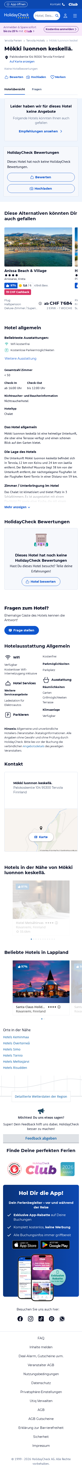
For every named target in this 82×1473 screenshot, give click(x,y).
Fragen (37, 89)
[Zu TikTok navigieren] (41, 1318)
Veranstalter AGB (41, 1365)
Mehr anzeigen (15, 507)
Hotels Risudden (15, 1068)
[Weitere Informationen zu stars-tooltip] (56, 923)
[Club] (28, 31)
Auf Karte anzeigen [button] (22, 61)
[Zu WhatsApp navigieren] (62, 1318)
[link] (65, 15)
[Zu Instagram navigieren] (30, 1318)
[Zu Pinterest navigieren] (51, 1318)
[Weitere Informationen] (40, 303)
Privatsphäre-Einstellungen (41, 1392)
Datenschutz (41, 1383)
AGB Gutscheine (41, 1419)
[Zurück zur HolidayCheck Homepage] (16, 15)
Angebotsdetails (33, 746)
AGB (41, 1410)
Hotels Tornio (13, 1055)
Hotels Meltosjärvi (16, 1061)
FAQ (41, 1338)
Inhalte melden (41, 1347)
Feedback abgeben (41, 1138)
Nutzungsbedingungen (41, 1374)
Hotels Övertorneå (16, 1043)
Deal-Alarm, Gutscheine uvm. (41, 1356)
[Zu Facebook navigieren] (20, 1318)
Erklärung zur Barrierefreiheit (41, 1428)
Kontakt (55, 4)
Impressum (41, 1446)
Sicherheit (41, 1437)
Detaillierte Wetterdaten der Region (41, 1096)
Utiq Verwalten (41, 1401)
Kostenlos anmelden (60, 29)
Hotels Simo (11, 1049)
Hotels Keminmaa (16, 1037)
